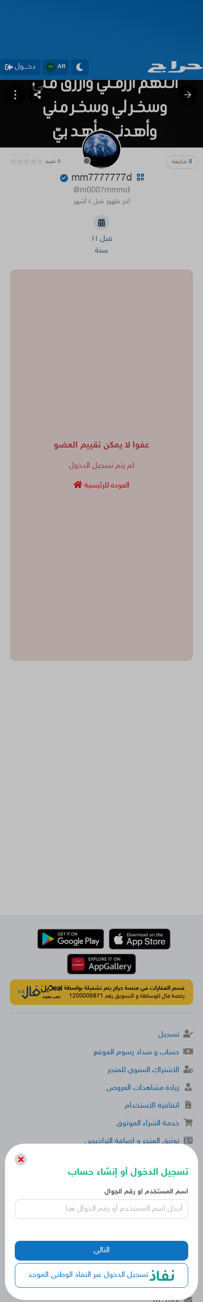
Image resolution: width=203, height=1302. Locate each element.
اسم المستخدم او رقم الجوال (146, 1192)
